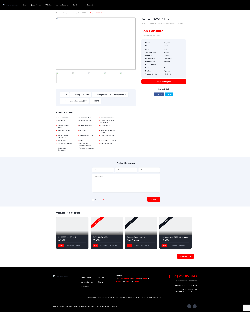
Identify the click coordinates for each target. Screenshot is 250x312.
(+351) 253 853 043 (183, 276)
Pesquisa (66, 13)
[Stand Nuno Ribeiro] (10, 5)
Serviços (76, 5)
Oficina (100, 282)
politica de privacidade (108, 200)
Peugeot (76, 13)
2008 (84, 13)
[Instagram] (195, 306)
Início (24, 5)
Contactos (90, 5)
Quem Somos (36, 5)
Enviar (153, 199)
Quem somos (86, 277)
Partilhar (160, 94)
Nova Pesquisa (185, 256)
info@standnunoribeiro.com (186, 285)
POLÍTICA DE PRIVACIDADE (110, 297)
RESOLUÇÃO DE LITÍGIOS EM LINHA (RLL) (132, 297)
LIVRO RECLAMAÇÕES (93, 297)
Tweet (170, 94)
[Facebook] (189, 306)
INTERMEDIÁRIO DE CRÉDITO (155, 297)
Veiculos (49, 5)
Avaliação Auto (62, 5)
